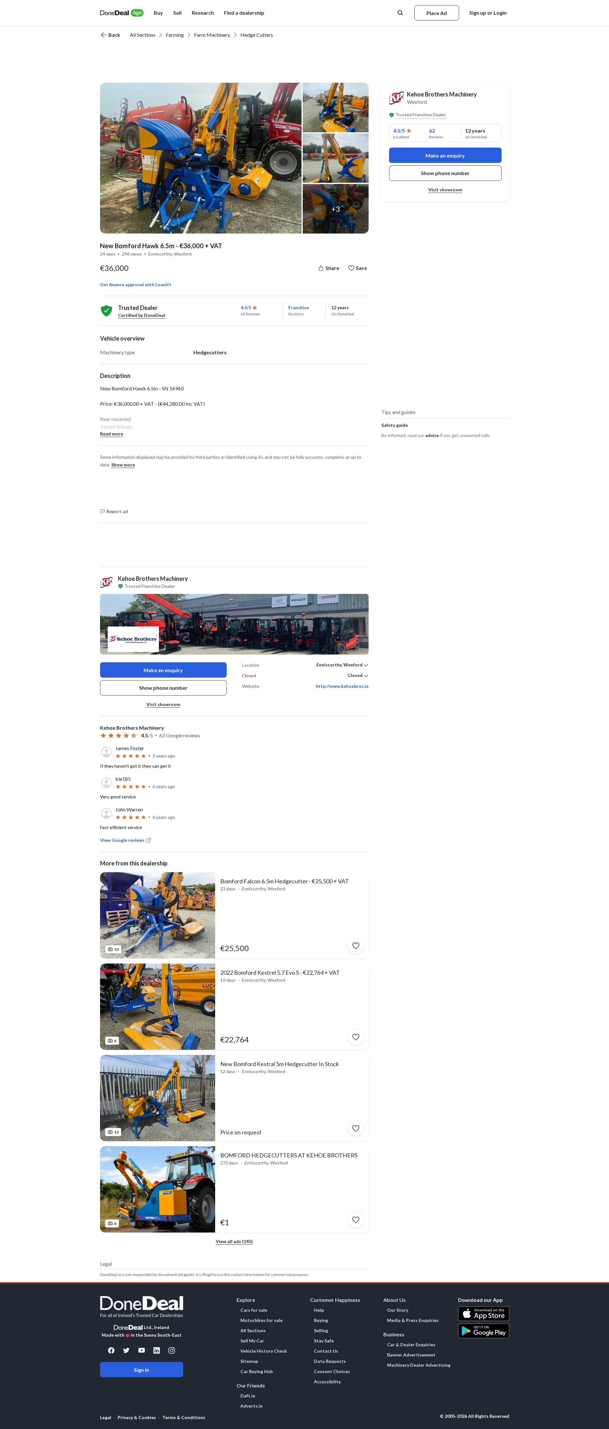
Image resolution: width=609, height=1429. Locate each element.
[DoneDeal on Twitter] (126, 1350)
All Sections (142, 35)
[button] (244, 12)
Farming (175, 35)
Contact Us (326, 1351)
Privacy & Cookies (137, 1417)
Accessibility (327, 1381)
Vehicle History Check (263, 1351)
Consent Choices (332, 1371)
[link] (234, 915)
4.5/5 (246, 307)
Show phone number (163, 688)
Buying (321, 1320)
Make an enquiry (163, 670)
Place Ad (436, 13)
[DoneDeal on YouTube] (141, 1350)
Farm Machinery (212, 35)
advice (432, 435)
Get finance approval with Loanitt (135, 284)
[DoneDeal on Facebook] (111, 1350)
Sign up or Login (488, 13)
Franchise (298, 307)
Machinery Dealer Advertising (418, 1365)
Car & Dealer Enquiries (411, 1344)
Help (319, 1310)
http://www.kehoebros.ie (342, 686)
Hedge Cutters (256, 35)
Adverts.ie (251, 1406)
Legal (105, 1417)
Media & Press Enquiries (413, 1320)
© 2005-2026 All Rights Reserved (474, 1416)
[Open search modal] (401, 12)
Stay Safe (324, 1340)
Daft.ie (247, 1395)
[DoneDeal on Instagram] (172, 1350)
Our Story (397, 1310)
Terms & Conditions (183, 1417)
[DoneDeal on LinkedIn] (156, 1350)
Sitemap (249, 1361)
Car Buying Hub (256, 1371)
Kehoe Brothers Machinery (442, 94)
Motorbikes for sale (261, 1320)
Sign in (141, 1370)
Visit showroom (163, 704)
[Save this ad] (355, 945)
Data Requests (330, 1361)
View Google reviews (122, 840)
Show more (123, 464)
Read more (111, 433)
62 (432, 130)
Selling (321, 1330)
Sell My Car (252, 1340)
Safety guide (394, 425)
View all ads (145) (234, 1241)
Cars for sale (253, 1310)
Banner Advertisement (411, 1354)
